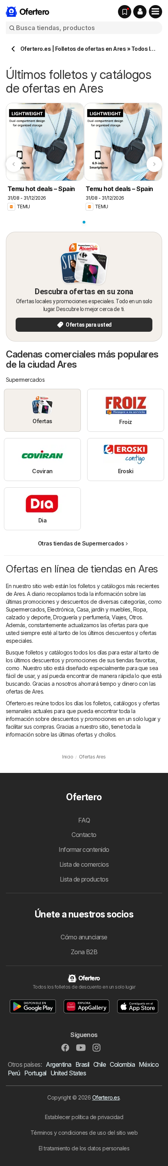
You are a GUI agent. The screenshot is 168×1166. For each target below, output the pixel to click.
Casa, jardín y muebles (103, 609)
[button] (140, 11)
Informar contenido (84, 849)
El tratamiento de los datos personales (84, 1148)
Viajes (119, 617)
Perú (14, 1073)
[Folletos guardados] (124, 11)
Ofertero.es (106, 1097)
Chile (99, 1064)
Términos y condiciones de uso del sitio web (84, 1132)
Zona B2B (84, 952)
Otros (135, 617)
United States (68, 1073)
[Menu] (155, 11)
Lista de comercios (84, 864)
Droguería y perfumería (81, 617)
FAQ (84, 820)
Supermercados (25, 609)
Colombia (122, 1064)
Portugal (35, 1073)
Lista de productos (84, 879)
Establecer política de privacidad (84, 1117)
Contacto (84, 835)
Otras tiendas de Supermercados (81, 543)
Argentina (58, 1064)
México (149, 1064)
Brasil (82, 1064)
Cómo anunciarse (84, 937)
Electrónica (60, 609)
